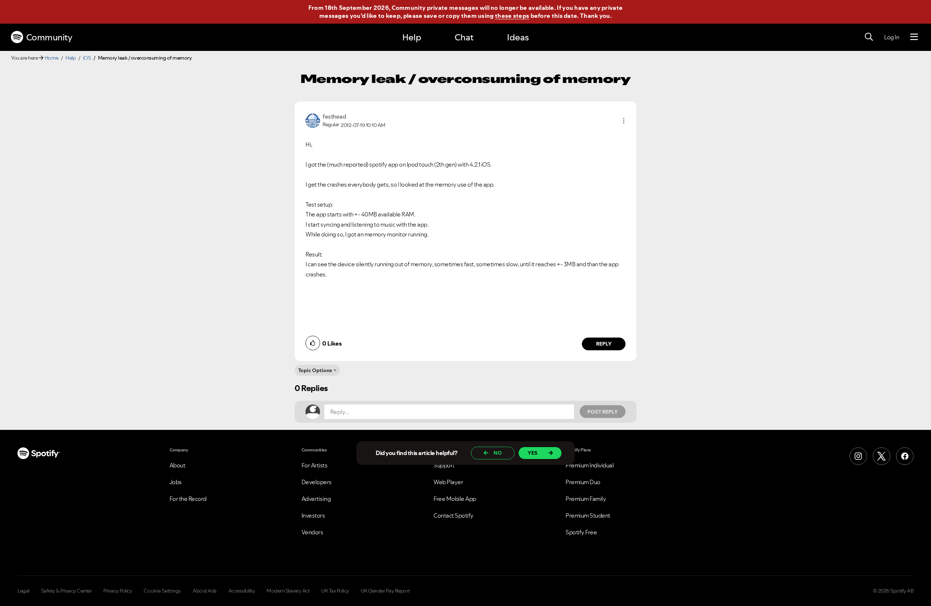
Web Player (448, 482)
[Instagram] (858, 456)
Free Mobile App (454, 499)
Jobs (175, 482)
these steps (512, 16)
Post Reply (602, 411)
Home (52, 57)
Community (49, 37)
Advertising (316, 499)
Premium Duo (583, 482)
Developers (316, 482)
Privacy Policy (117, 590)
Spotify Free (581, 532)
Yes (533, 453)
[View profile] (312, 120)
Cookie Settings (162, 590)
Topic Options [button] (315, 370)
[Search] (869, 37)
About (177, 465)
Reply (604, 343)
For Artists (314, 465)
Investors (313, 515)
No (498, 453)
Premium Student (588, 515)
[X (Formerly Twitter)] (881, 456)
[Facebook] (905, 456)
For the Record (188, 499)
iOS (87, 57)
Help (411, 37)
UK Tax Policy (335, 590)
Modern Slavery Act (288, 590)
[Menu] (914, 37)
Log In (891, 37)
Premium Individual (590, 465)
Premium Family (586, 499)
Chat (464, 37)
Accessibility (241, 590)
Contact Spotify (453, 515)
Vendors (312, 532)
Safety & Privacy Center (66, 590)
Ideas (518, 37)
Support (444, 465)
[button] (623, 120)
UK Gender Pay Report (385, 590)
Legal (23, 590)
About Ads (205, 590)
